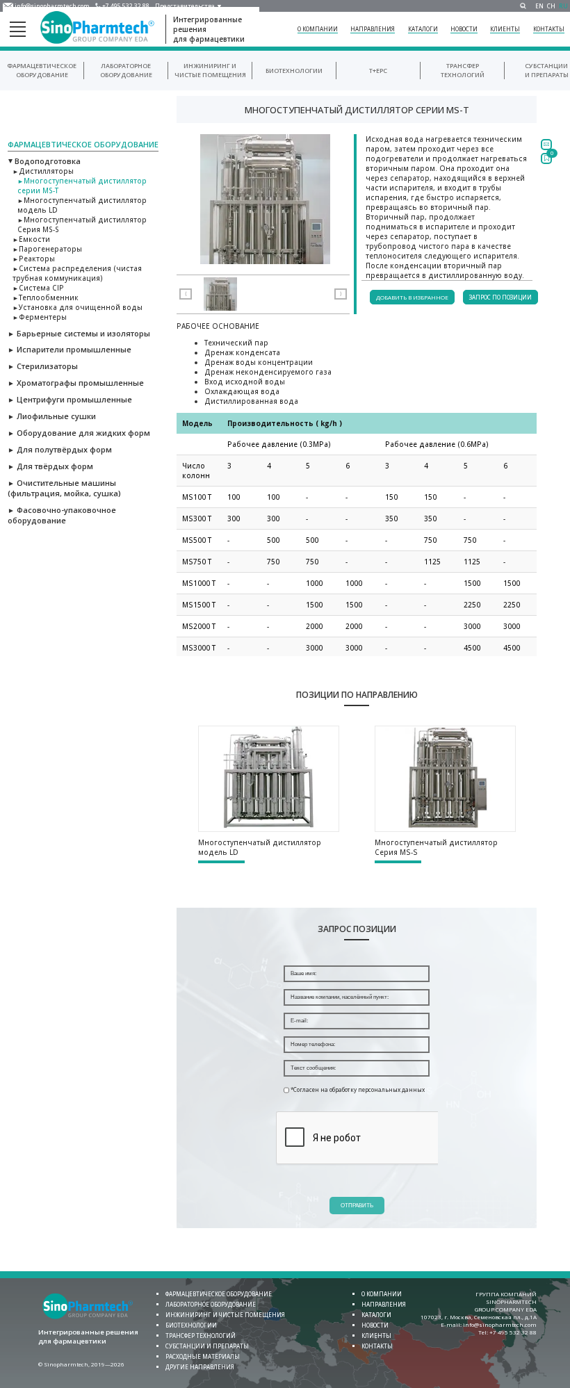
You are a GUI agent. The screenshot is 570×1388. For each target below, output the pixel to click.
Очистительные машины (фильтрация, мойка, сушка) (64, 487)
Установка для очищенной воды (77, 307)
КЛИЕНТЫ (505, 29)
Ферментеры (40, 317)
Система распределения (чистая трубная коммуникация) (77, 273)
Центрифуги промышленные (70, 399)
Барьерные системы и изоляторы (79, 333)
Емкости (31, 239)
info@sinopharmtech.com (52, 6)
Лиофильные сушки (52, 416)
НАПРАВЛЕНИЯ (372, 29)
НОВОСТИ (464, 29)
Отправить (357, 1205)
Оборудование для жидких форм (79, 432)
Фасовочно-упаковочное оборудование (62, 515)
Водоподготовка (44, 161)
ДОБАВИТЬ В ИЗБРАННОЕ (412, 297)
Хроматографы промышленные (76, 382)
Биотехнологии (294, 70)
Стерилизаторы (43, 366)
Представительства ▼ (188, 6)
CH (551, 6)
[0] (546, 158)
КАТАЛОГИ (423, 29)
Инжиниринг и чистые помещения (225, 1314)
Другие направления (199, 1367)
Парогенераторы (47, 249)
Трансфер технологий (462, 70)
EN (539, 6)
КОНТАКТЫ (548, 29)
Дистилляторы (43, 171)
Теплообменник (46, 297)
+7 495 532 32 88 (125, 6)
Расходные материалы (202, 1356)
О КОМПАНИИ (318, 29)
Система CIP (38, 288)
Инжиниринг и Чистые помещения (210, 70)
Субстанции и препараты (547, 70)
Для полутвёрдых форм (60, 449)
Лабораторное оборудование (126, 70)
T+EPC (378, 70)
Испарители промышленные (69, 349)
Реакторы (34, 258)
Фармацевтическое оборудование (41, 70)
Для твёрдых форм (50, 466)
